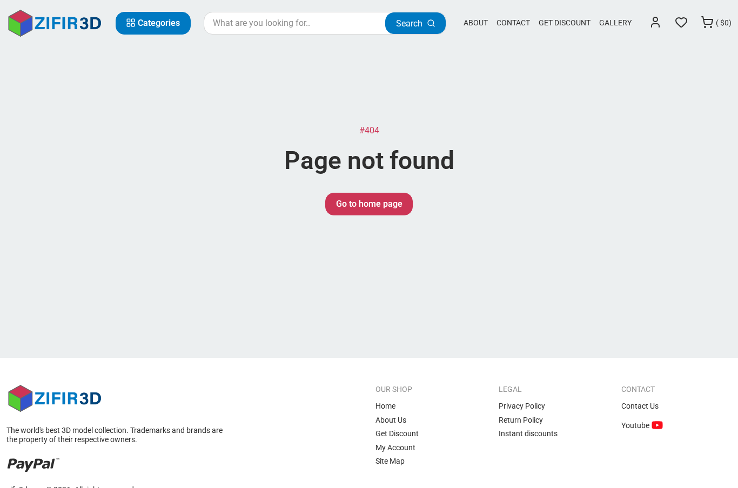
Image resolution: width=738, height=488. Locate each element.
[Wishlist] (681, 23)
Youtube (636, 425)
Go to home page (369, 204)
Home (385, 406)
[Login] (655, 23)
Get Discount (565, 22)
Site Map (390, 461)
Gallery (615, 22)
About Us (390, 420)
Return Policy (521, 420)
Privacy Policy (522, 406)
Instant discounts (528, 433)
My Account (395, 447)
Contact (513, 22)
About (476, 22)
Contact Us (640, 406)
